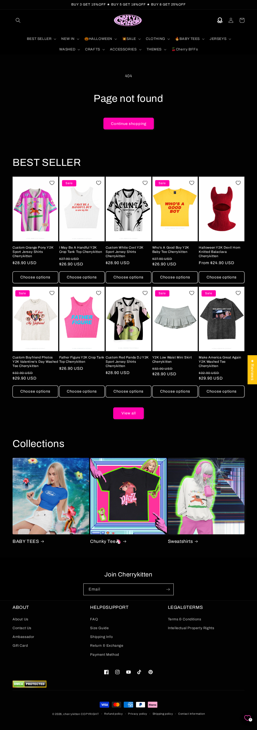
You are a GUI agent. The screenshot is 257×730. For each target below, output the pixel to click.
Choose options (35, 277)
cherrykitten (71, 713)
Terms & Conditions (184, 619)
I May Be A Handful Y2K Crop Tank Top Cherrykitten (80, 250)
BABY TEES (26, 541)
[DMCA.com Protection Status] (29, 686)
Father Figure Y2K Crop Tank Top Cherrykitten (81, 359)
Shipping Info (101, 637)
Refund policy (113, 713)
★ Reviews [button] (252, 369)
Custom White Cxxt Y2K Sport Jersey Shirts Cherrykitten (125, 252)
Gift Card (20, 645)
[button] (18, 20)
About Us (20, 619)
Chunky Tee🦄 (105, 541)
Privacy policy (137, 713)
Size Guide (99, 628)
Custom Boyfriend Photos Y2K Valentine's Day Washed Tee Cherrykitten (35, 362)
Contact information (191, 713)
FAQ (94, 619)
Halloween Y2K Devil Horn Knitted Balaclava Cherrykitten (219, 252)
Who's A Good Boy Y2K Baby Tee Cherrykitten (170, 250)
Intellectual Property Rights (191, 628)
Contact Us (22, 628)
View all (128, 413)
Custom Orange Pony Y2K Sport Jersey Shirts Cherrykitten (33, 252)
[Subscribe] (167, 589)
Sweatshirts (180, 541)
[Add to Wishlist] (52, 183)
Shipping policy (163, 713)
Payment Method (104, 654)
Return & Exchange (106, 645)
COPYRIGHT (90, 713)
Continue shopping (128, 124)
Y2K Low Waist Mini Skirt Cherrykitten (172, 359)
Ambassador (23, 637)
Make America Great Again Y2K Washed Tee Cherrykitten (220, 362)
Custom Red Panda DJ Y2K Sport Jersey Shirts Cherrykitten (127, 362)
